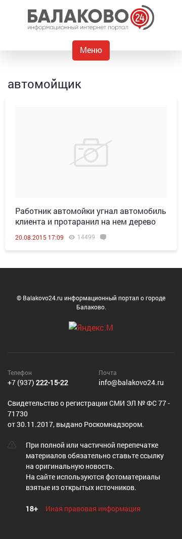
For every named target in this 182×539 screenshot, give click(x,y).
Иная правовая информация (93, 508)
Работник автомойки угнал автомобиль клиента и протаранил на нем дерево (90, 216)
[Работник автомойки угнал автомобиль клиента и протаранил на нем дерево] (91, 152)
